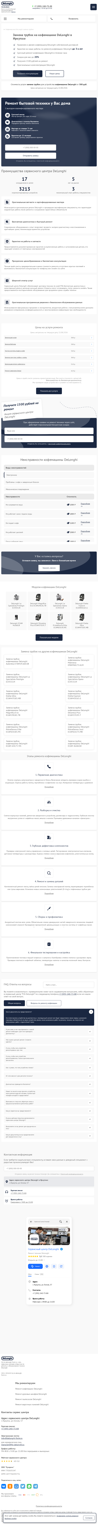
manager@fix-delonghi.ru (12, 1444)
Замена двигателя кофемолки (15, 364)
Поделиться (3, 1486)
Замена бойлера (10, 344)
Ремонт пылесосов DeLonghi (28, 1399)
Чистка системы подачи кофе (15, 351)
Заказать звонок (49, 568)
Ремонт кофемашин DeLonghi (28, 1388)
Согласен (89, 1518)
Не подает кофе (12, 523)
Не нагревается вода (14, 505)
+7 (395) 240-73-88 (43, 6)
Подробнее (49, 787)
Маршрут (37, 1266)
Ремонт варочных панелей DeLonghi (32, 1404)
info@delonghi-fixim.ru (11, 1438)
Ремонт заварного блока (13, 371)
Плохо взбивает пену (14, 541)
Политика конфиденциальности (49, 1506)
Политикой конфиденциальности (72, 1174)
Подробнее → (85, 505)
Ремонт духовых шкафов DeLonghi (31, 1394)
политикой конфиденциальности (59, 444)
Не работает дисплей (14, 532)
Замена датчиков (10, 337)
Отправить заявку (30, 155)
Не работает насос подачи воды (19, 514)
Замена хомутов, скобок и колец (16, 357)
